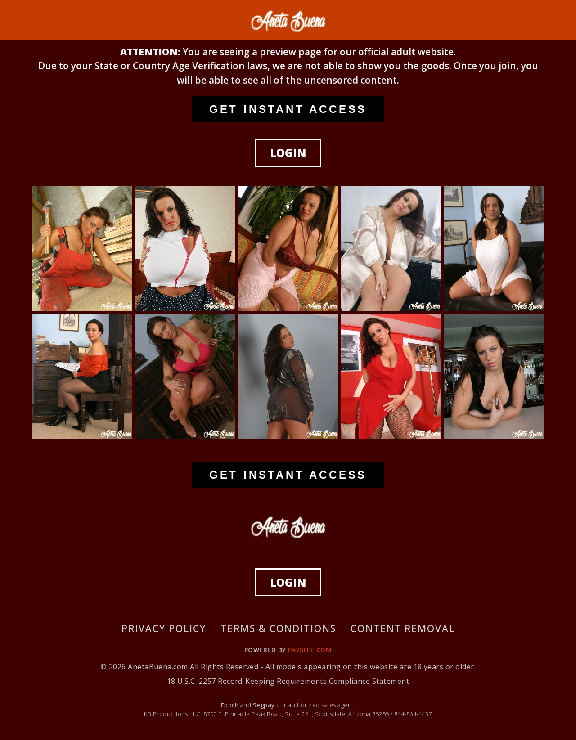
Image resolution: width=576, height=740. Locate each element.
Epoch (230, 705)
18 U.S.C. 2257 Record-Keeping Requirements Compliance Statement (288, 681)
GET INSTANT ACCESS (288, 109)
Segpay (264, 705)
